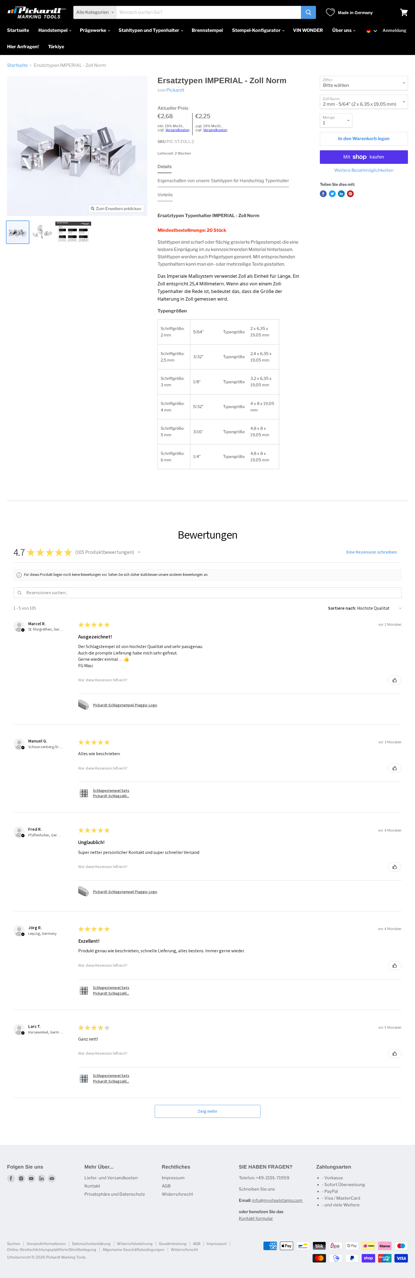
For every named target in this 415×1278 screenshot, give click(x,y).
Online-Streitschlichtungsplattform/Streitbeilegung (51, 1249)
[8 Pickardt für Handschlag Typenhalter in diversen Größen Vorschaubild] (41, 232)
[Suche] (308, 12)
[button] (372, 30)
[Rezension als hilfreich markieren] (394, 680)
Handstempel (53, 30)
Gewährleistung (173, 1243)
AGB (166, 1186)
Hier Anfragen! (23, 46)
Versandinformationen (46, 1243)
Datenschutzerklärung (91, 1243)
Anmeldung (395, 30)
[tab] (165, 168)
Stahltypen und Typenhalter (149, 30)
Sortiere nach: (342, 608)
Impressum (173, 1177)
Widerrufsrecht (177, 1194)
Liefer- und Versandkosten (111, 1177)
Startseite (18, 30)
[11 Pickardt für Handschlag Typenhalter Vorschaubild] (17, 232)
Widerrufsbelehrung (135, 1243)
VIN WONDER (308, 30)
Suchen (13, 1243)
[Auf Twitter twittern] (332, 193)
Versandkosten (177, 130)
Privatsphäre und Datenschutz (114, 1194)
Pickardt (175, 90)
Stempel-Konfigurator (256, 30)
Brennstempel (207, 30)
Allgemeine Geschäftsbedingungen (133, 1249)
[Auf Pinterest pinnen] (350, 193)
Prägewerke (93, 30)
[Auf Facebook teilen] (323, 193)
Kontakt (92, 1186)
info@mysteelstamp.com (277, 1200)
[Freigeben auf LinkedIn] (341, 193)
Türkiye (56, 46)
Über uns (342, 30)
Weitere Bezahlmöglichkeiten (364, 170)
